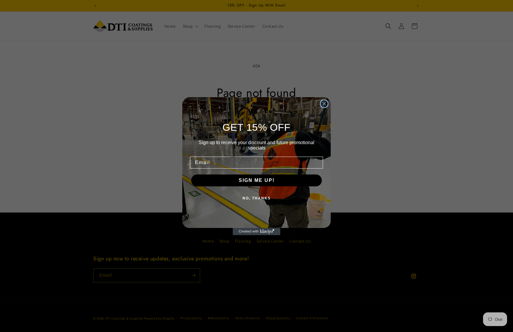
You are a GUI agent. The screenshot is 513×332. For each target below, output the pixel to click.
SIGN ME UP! (257, 180)
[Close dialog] (324, 103)
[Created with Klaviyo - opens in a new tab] (256, 231)
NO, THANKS (257, 198)
